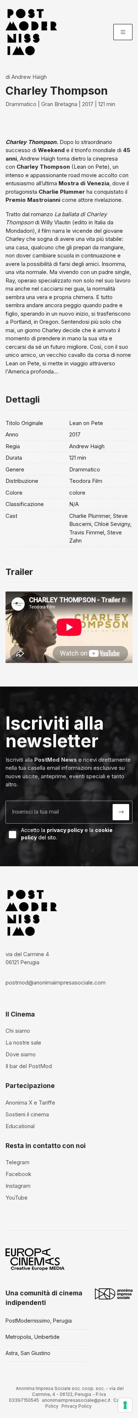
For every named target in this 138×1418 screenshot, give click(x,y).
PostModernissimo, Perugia (39, 1320)
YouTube (17, 1197)
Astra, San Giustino (28, 1353)
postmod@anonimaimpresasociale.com (56, 982)
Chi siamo (18, 1030)
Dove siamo (21, 1054)
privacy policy (65, 830)
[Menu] (122, 32)
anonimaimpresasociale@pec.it (76, 1400)
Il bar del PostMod (29, 1066)
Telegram (17, 1162)
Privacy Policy (76, 1406)
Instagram (18, 1185)
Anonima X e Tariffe (30, 1102)
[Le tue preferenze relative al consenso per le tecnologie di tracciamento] (125, 1405)
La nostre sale (23, 1042)
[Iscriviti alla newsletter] (121, 812)
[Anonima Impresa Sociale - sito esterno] (113, 1294)
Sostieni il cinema (27, 1114)
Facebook (18, 1173)
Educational (20, 1126)
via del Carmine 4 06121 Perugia (27, 958)
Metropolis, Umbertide (33, 1337)
